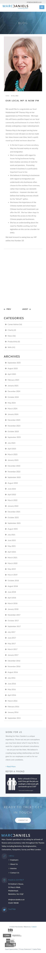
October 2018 (13, 580)
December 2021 (14, 512)
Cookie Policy (36, 949)
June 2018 (12, 592)
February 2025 (13, 380)
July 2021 (11, 534)
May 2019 (12, 569)
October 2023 (13, 431)
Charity (11, 330)
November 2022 (14, 471)
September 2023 (14, 437)
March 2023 (12, 454)
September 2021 (14, 523)
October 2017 (13, 620)
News (7, 95)
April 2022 (12, 494)
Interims (13, 868)
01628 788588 (13, 903)
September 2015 (14, 718)
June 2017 (12, 638)
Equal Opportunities (11, 949)
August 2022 (13, 483)
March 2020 (12, 563)
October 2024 (13, 397)
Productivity (12, 341)
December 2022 (14, 466)
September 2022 (14, 477)
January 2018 (13, 609)
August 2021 (13, 529)
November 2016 (14, 666)
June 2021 (12, 540)
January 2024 (13, 414)
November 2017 (14, 615)
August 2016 (13, 672)
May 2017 (12, 643)
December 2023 (14, 420)
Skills (10, 347)
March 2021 (12, 557)
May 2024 (12, 403)
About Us (14, 864)
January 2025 (13, 385)
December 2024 (14, 391)
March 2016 (12, 701)
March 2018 (12, 603)
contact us (23, 820)
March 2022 (12, 500)
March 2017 (12, 649)
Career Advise (13, 324)
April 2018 (12, 598)
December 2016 (14, 661)
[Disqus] (23, 277)
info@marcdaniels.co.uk (34, 2)
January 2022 (13, 506)
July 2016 (11, 678)
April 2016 (12, 695)
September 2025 (14, 363)
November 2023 (14, 426)
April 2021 (12, 552)
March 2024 (12, 408)
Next (26, 309)
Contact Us (14, 873)
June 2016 (12, 683)
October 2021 (13, 517)
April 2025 (12, 374)
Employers (14, 860)
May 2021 (12, 546)
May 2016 (12, 689)
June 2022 (12, 489)
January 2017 (13, 655)
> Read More (11, 766)
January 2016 (13, 712)
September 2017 (14, 626)
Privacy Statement (25, 949)
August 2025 (13, 368)
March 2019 (12, 575)
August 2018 (13, 586)
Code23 (34, 927)
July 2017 (11, 632)
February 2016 (13, 706)
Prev (8, 309)
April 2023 (12, 449)
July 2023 (11, 443)
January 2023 (13, 460)
